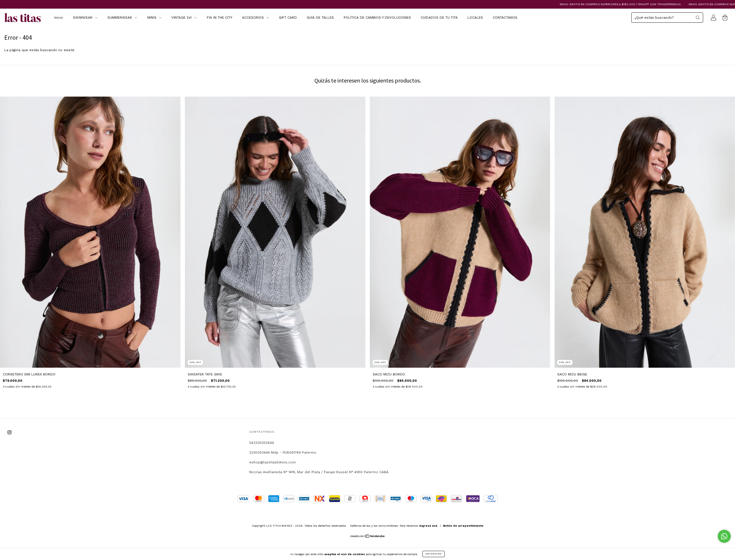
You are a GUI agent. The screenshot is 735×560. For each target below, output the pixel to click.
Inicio (58, 18)
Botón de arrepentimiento (463, 525)
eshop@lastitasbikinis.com (272, 462)
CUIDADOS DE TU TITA (439, 18)
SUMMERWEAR (120, 18)
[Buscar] (698, 17)
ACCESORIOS (253, 18)
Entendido (433, 554)
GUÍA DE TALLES (320, 18)
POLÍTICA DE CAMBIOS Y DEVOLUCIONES (377, 18)
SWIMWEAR (83, 18)
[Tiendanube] (368, 537)
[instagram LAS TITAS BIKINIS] (9, 433)
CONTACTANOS (505, 18)
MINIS (152, 18)
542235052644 (261, 443)
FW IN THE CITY (219, 18)
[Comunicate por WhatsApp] (724, 536)
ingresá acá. (428, 525)
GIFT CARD (288, 18)
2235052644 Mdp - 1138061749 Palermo (282, 452)
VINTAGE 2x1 (182, 18)
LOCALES (475, 18)
